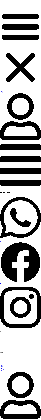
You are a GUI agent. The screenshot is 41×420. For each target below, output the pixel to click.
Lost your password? (2, 352)
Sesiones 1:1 (2, 3)
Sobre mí (2, 1)
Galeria (1, 368)
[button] (20, 46)
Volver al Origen (2, 369)
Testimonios (2, 4)
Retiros (1, 370)
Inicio (1, 367)
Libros (1, 2)
